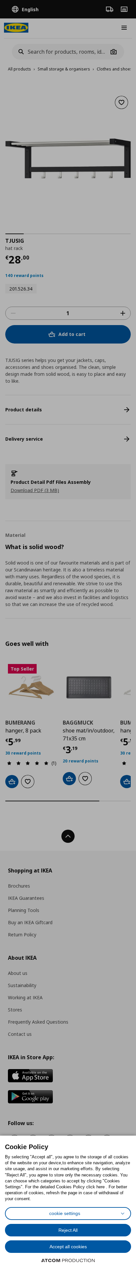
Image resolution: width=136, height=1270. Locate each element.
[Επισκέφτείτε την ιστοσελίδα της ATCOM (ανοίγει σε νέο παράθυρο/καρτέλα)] (68, 1260)
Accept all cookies (68, 1246)
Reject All (68, 1230)
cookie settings (64, 1213)
